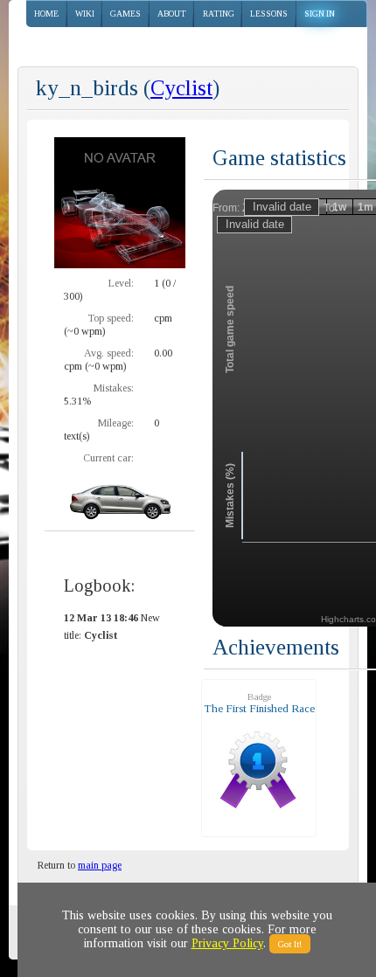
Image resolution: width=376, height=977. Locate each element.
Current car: (108, 458)
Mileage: (116, 423)
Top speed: (110, 318)
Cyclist (181, 88)
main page (100, 865)
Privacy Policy (227, 943)
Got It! (290, 944)
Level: (121, 283)
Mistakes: (114, 388)
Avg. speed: (109, 353)
